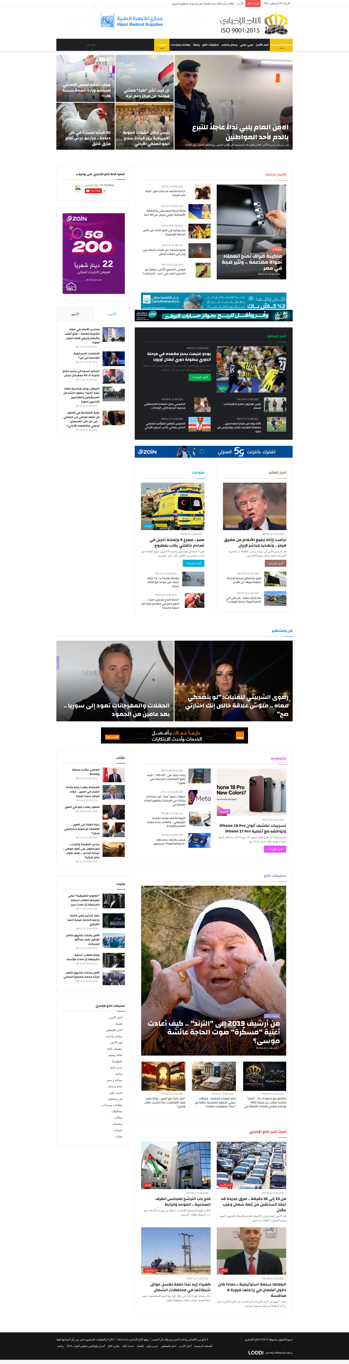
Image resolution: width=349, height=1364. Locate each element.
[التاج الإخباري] (255, 23)
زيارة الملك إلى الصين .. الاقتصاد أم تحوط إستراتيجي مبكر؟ (82, 829)
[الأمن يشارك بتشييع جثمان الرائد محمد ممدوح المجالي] (114, 977)
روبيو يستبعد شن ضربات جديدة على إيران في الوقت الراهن (164, 252)
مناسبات (117, 1123)
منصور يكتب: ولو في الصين (82, 807)
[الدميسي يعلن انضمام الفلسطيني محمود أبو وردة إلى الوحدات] (202, 404)
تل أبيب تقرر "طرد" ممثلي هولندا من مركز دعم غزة (147, 93)
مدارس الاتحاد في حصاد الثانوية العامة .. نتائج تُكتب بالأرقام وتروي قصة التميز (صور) (82, 336)
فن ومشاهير (115, 1098)
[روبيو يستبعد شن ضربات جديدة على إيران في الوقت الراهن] (199, 250)
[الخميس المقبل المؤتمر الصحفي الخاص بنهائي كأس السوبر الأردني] (199, 424)
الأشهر (75, 314)
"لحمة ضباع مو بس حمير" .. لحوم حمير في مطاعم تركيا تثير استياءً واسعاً (160, 603)
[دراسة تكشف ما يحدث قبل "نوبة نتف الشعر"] (203, 192)
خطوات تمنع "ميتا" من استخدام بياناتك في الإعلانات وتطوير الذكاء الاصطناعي (164, 800)
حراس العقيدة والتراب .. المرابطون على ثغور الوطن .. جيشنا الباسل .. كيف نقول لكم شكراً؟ (81, 851)
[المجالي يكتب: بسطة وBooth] (114, 775)
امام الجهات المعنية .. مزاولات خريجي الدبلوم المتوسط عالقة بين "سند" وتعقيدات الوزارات (215, 1102)
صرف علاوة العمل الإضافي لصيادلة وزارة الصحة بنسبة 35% (86, 90)
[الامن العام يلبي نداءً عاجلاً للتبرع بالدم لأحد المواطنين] (233, 102)
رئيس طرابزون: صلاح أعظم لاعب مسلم (242, 406)
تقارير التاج (114, 1345)
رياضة (196, 44)
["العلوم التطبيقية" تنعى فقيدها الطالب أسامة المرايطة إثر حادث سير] (114, 901)
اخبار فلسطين (114, 1030)
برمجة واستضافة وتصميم (279, 1352)
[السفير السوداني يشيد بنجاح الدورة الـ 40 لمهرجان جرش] (114, 376)
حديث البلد (116, 1067)
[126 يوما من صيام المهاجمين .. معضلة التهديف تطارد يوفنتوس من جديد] (276, 424)
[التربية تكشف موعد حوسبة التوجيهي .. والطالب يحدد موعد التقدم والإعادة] (200, 819)
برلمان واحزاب (229, 44)
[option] (174, 102)
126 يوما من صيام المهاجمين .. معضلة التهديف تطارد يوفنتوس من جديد (239, 427)
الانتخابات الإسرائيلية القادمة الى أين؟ (87, 356)
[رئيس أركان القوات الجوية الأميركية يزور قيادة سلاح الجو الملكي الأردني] (145, 126)
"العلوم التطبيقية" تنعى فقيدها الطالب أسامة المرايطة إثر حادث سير (84, 900)
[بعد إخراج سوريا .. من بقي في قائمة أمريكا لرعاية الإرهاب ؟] (275, 598)
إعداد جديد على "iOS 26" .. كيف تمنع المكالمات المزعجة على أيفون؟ (166, 779)
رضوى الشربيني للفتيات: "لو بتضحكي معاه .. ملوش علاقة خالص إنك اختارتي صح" (237, 705)
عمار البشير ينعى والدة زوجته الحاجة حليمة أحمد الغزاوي (83, 920)
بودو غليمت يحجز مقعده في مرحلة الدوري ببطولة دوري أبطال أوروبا (179, 356)
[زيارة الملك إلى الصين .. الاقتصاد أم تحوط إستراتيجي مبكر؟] (114, 829)
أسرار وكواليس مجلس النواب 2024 (85, 1345)
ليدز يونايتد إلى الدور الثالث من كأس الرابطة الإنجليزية (164, 232)
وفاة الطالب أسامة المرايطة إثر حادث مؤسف (83, 957)
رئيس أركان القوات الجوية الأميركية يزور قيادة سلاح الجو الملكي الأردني (146, 138)
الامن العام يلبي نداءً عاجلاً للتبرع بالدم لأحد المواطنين (240, 132)
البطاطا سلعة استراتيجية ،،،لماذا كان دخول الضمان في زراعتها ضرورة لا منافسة (252, 1289)
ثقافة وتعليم (115, 1055)
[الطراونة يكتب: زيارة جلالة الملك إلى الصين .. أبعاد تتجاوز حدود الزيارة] (114, 792)
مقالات (118, 1117)
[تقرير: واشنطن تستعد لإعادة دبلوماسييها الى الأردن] (275, 579)
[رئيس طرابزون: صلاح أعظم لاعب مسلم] (275, 404)
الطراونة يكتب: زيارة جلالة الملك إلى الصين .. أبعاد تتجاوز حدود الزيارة (83, 792)
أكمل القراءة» (275, 563)
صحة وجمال (115, 1086)
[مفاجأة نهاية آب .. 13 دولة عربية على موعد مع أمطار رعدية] (193, 579)
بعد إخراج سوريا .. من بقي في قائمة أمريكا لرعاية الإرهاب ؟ (243, 600)
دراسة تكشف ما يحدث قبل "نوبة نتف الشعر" (165, 193)
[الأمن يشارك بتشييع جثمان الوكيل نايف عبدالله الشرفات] (114, 940)
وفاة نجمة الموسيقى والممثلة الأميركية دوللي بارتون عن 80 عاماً (164, 212)
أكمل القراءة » (200, 377)
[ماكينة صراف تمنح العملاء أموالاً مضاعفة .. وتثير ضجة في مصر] (251, 232)
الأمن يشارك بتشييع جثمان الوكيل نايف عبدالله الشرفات (83, 940)
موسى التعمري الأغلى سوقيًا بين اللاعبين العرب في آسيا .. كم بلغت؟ (164, 271)
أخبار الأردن (262, 44)
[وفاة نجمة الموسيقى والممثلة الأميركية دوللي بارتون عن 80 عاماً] (199, 211)
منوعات (118, 1130)
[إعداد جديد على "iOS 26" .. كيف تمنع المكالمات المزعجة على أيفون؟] (199, 776)
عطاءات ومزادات (181, 44)
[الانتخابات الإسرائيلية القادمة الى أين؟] (114, 358)
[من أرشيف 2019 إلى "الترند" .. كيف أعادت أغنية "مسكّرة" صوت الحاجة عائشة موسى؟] (213, 971)
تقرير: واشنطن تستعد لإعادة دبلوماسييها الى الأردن (244, 580)
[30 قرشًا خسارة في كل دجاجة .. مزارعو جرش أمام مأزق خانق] (85, 126)
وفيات (118, 1136)
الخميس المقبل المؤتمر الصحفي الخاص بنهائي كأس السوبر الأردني (165, 425)
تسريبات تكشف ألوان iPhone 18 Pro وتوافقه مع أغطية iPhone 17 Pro (253, 828)
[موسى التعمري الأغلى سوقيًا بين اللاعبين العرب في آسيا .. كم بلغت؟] (203, 270)
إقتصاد (118, 1023)
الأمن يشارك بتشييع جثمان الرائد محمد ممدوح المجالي (81, 975)
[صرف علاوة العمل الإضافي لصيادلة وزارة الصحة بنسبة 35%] (85, 78)
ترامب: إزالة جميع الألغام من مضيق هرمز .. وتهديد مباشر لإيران (255, 542)
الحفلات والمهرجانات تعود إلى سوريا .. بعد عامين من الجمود (117, 710)
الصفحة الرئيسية (281, 44)
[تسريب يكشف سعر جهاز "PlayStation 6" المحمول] (199, 840)
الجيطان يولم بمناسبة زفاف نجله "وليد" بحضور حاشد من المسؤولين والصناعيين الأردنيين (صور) (81, 395)
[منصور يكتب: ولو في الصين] (114, 812)
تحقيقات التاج (210, 44)
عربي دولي (246, 44)
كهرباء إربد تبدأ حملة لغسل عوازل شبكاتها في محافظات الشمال (180, 1287)
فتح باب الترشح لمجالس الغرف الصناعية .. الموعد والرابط (183, 1201)
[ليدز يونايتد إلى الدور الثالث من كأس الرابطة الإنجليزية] (199, 231)
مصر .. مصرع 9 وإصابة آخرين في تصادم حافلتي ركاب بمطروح (176, 542)
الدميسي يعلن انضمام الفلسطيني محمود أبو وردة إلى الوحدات (164, 406)
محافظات (116, 1111)
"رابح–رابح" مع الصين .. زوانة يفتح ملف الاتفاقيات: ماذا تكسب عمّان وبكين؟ (164, 1102)
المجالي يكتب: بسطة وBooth (86, 772)
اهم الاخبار (116, 1042)
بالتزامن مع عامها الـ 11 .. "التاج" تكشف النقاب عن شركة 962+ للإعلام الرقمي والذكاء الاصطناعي (265, 1102)
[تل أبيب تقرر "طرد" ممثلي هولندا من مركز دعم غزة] (145, 78)
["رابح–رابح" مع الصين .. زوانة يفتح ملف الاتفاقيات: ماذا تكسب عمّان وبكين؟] (163, 1076)
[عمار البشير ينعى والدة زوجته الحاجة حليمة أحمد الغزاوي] (114, 920)
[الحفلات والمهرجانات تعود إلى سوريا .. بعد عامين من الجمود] (115, 681)
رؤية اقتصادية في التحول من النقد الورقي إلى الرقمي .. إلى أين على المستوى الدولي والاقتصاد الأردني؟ (81, 419)
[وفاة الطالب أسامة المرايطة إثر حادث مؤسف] (114, 960)
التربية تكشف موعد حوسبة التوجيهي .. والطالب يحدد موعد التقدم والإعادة (166, 822)
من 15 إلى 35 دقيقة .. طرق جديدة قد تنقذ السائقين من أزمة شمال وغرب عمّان (253, 1204)
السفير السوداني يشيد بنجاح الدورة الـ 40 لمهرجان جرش (81, 373)
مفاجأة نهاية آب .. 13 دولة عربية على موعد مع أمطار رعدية (163, 582)
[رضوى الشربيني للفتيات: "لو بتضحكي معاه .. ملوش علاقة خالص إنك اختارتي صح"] (233, 681)
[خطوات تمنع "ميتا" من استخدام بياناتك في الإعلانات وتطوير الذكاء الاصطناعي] (199, 797)
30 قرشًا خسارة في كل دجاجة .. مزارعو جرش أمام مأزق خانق (88, 138)
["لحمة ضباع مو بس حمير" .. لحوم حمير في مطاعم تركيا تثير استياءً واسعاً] (194, 600)
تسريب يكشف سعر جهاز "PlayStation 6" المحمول (169, 841)
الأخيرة (112, 314)
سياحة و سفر (114, 1080)
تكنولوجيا (117, 1061)
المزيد (162, 44)
